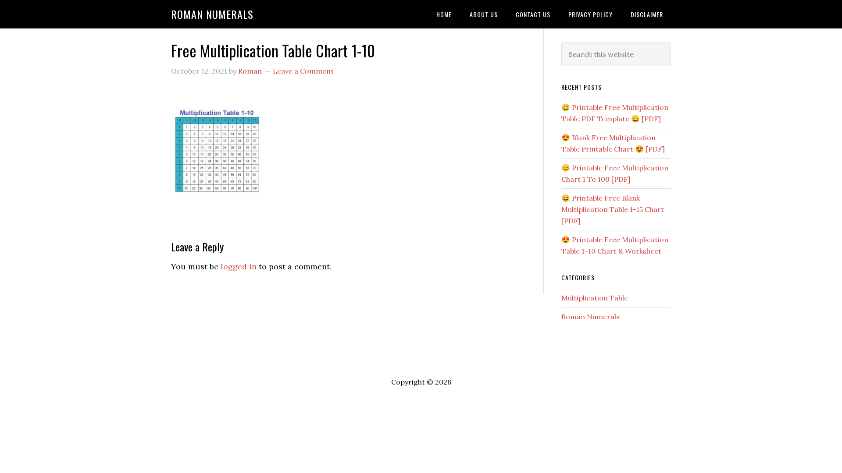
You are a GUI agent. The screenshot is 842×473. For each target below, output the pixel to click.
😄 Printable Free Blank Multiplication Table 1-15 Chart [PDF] (612, 209)
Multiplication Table (594, 297)
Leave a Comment (303, 71)
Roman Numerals (212, 14)
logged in (239, 266)
